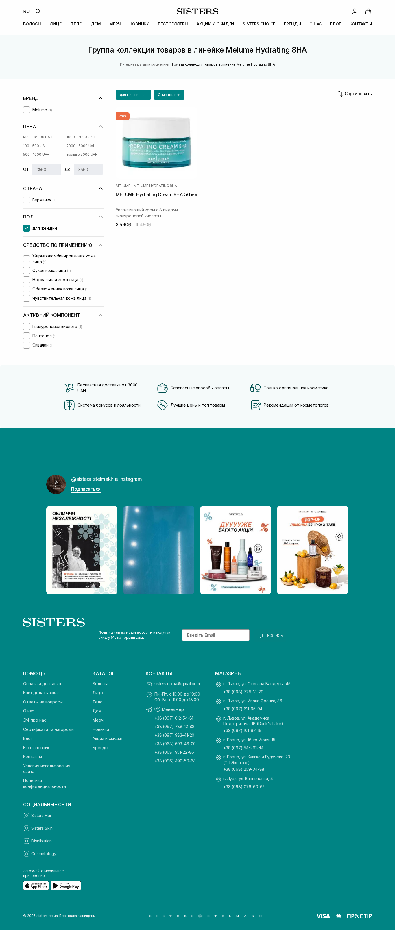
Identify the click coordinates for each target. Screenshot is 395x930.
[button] (133, 95)
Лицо (98, 692)
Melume (123, 186)
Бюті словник (36, 747)
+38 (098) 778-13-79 (243, 691)
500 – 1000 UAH (36, 154)
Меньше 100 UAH (37, 137)
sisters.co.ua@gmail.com (177, 683)
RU (26, 11)
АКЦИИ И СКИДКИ (215, 23)
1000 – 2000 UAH (81, 137)
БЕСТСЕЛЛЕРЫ (173, 23)
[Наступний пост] (339, 550)
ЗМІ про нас (34, 720)
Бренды (100, 747)
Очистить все (169, 94)
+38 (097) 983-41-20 (174, 735)
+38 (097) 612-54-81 (173, 718)
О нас (28, 710)
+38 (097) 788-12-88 (174, 726)
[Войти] (355, 11)
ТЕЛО (76, 23)
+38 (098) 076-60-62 (244, 786)
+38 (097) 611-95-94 (242, 708)
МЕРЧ (115, 23)
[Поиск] (38, 11)
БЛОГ (335, 23)
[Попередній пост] (56, 550)
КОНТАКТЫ (361, 23)
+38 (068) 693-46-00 (175, 743)
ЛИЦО (56, 23)
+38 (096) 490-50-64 (175, 760)
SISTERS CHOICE (259, 23)
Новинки (101, 729)
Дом (97, 710)
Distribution (41, 840)
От (26, 169)
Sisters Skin (42, 828)
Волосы (100, 683)
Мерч (98, 720)
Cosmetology (43, 853)
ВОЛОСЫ (32, 23)
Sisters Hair (41, 815)
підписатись (270, 635)
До (67, 169)
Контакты (32, 756)
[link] (368, 11)
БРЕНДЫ (292, 23)
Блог (27, 738)
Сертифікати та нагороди (48, 729)
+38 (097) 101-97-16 (242, 730)
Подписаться (86, 489)
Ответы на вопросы (43, 701)
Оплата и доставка (42, 683)
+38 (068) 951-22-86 (174, 752)
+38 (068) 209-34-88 (243, 769)
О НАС (315, 23)
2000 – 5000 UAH (81, 146)
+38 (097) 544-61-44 (243, 747)
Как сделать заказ (41, 692)
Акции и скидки (107, 738)
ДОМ (96, 23)
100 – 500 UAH (35, 146)
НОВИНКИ (139, 23)
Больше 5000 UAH (82, 154)
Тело (97, 701)
